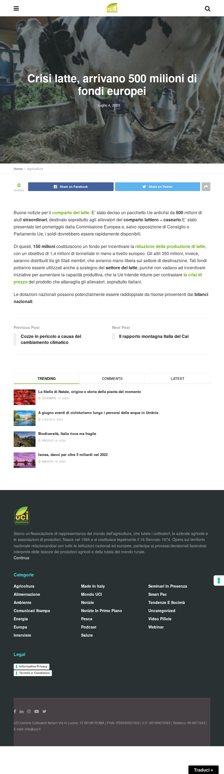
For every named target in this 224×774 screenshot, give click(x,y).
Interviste (22, 635)
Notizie (87, 602)
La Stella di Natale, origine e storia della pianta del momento (89, 391)
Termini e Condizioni (34, 673)
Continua (21, 557)
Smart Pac (157, 594)
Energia (21, 618)
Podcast (88, 627)
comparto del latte (70, 212)
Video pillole (160, 618)
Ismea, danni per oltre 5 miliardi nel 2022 (73, 454)
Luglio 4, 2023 (109, 105)
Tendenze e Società (166, 602)
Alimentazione (27, 594)
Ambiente (22, 602)
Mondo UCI (91, 594)
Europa (20, 627)
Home (18, 168)
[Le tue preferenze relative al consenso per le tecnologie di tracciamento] (219, 580)
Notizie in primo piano (101, 610)
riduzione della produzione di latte (170, 246)
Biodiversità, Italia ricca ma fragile (67, 433)
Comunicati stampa (32, 610)
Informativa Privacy (33, 666)
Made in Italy (93, 586)
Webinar (156, 627)
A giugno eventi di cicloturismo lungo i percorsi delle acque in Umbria (98, 412)
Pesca (86, 618)
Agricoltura (35, 168)
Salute (87, 635)
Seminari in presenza (167, 586)
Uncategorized (161, 610)
